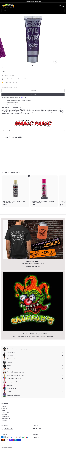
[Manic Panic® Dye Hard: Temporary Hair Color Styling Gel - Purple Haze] (12, 153)
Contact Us (4, 408)
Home (2, 67)
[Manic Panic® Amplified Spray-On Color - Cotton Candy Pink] (44, 191)
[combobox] (33, 10)
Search (3, 410)
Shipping (3, 87)
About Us (3, 406)
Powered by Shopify (6, 447)
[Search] (63, 10)
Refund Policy (4, 414)
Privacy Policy (5, 412)
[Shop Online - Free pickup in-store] (33, 301)
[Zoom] (55, 61)
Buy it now (33, 94)
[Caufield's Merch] (33, 239)
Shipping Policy (5, 416)
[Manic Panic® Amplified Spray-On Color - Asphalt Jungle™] (15, 191)
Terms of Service (5, 418)
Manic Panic (16, 172)
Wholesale (4, 420)
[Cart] (59, 5)
